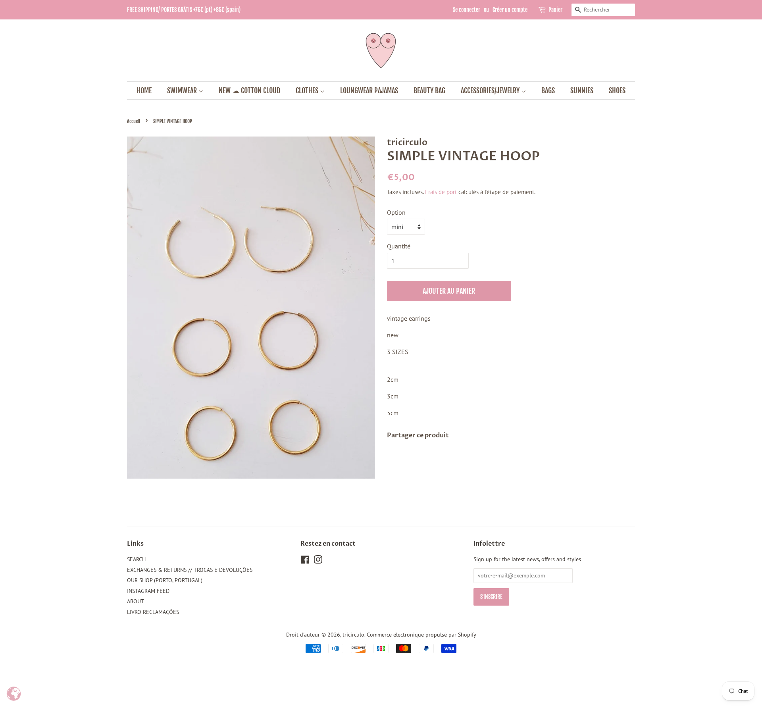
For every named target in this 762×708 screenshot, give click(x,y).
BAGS (548, 90)
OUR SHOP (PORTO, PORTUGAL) (164, 580)
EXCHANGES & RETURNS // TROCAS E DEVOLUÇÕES (189, 569)
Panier (555, 9)
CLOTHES (308, 90)
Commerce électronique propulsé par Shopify (421, 634)
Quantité (398, 246)
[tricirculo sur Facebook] (305, 561)
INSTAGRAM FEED (148, 590)
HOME (144, 90)
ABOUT (135, 601)
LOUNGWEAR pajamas (369, 90)
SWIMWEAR (182, 90)
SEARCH (136, 559)
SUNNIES (581, 90)
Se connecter (466, 9)
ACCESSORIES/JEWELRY (491, 90)
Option (396, 212)
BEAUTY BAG (429, 90)
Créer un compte (510, 9)
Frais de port (441, 192)
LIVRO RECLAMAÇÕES (153, 612)
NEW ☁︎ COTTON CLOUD (249, 90)
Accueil (133, 121)
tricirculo (353, 634)
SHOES (617, 90)
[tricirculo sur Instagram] (318, 561)
